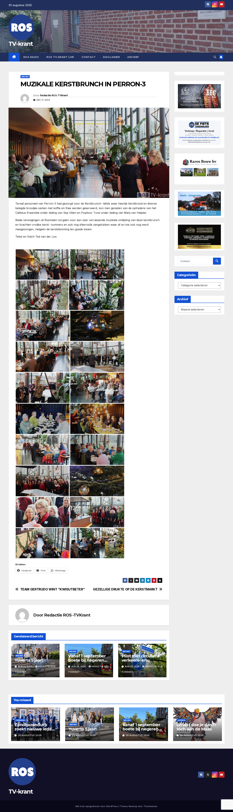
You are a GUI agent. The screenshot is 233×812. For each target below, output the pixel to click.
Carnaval (20, 720)
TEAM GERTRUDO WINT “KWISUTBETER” (52, 589)
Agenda (181, 720)
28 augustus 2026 (30, 735)
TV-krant (21, 43)
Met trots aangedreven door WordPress (96, 806)
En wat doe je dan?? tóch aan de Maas (196, 726)
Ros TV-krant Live (60, 57)
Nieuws (25, 77)
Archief (133, 57)
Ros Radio (31, 57)
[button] (215, 57)
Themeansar (150, 806)
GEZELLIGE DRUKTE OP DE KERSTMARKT (125, 589)
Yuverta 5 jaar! (29, 660)
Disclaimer (111, 57)
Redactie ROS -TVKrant (54, 95)
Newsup (133, 806)
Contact (89, 57)
